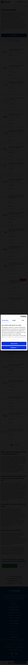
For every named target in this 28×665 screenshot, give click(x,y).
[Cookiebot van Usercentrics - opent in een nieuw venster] (20, 316)
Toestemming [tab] (5, 320)
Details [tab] (14, 320)
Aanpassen (13, 347)
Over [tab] (23, 320)
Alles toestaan (14, 343)
